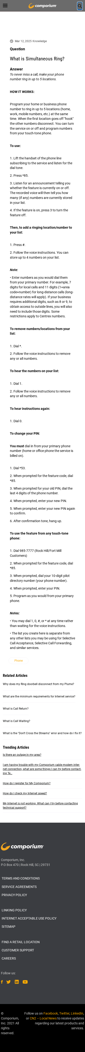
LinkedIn (77, 1013)
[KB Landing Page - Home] (42, 5)
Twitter (64, 1013)
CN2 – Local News (43, 1018)
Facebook (50, 1013)
